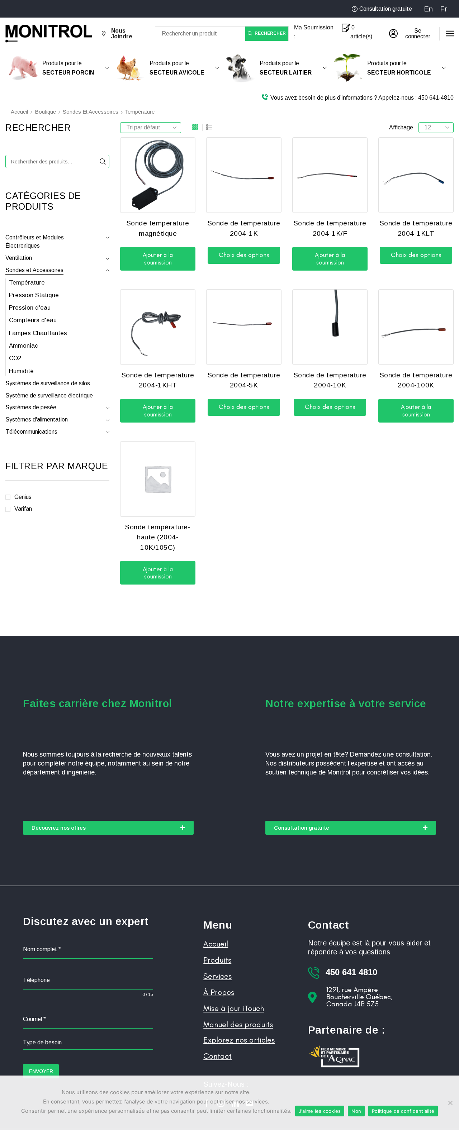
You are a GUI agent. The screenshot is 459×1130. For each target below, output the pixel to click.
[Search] (102, 161)
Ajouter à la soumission (158, 258)
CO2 (15, 358)
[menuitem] (428, 9)
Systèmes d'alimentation (36, 419)
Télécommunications (31, 432)
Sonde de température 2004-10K (330, 380)
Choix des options (244, 255)
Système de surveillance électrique (49, 395)
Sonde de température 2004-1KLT (416, 228)
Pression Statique (34, 295)
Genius (23, 497)
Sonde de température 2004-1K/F (330, 228)
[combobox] (88, 1043)
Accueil (19, 112)
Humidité (21, 371)
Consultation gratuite (385, 9)
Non (356, 1111)
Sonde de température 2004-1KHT (158, 380)
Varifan (23, 509)
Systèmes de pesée (30, 407)
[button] (411, 33)
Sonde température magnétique (158, 228)
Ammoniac (23, 345)
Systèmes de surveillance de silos (47, 383)
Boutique (45, 112)
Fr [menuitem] (443, 9)
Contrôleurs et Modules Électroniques (34, 241)
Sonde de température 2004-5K (244, 380)
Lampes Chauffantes (38, 333)
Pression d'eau (30, 307)
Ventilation (18, 258)
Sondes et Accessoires (90, 112)
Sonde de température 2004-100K (416, 380)
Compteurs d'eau (33, 320)
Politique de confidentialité (403, 1111)
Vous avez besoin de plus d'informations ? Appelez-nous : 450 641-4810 (362, 98)
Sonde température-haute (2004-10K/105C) (157, 537)
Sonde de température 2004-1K (244, 228)
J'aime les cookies (320, 1111)
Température (27, 282)
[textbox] (88, 1042)
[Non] (450, 1102)
